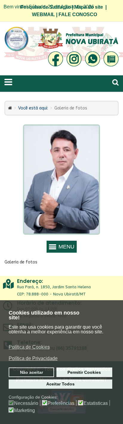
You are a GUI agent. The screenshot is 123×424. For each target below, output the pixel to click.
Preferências (60, 403)
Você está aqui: (33, 108)
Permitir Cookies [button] (84, 372)
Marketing (24, 410)
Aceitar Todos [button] (60, 384)
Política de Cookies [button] (29, 347)
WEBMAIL (43, 14)
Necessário (26, 403)
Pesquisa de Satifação (45, 7)
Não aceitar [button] (31, 372)
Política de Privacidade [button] (33, 358)
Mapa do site (88, 7)
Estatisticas (96, 403)
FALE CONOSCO (78, 14)
